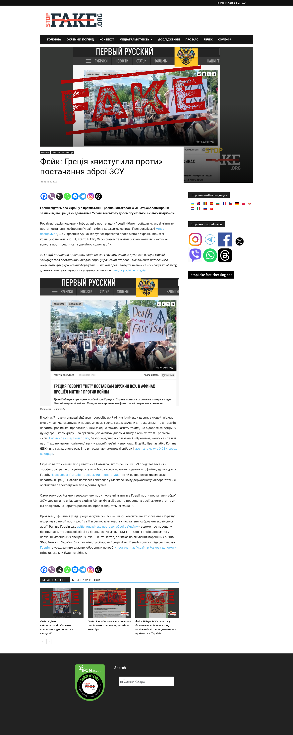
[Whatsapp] (67, 196)
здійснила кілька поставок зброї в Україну (107, 526)
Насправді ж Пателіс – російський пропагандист (86, 475)
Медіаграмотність (134, 39)
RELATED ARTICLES (54, 580)
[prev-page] (42, 641)
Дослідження (169, 39)
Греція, (45, 547)
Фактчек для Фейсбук (62, 152)
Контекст (106, 39)
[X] (59, 196)
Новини (45, 152)
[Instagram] (90, 196)
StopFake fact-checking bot (211, 275)
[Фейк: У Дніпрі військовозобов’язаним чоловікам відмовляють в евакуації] (62, 603)
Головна (54, 39)
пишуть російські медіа (129, 270)
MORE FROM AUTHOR (86, 580)
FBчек (208, 39)
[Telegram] (82, 196)
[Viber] (51, 196)
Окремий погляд (80, 39)
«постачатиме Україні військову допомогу (145, 547)
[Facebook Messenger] (75, 196)
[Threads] (98, 196)
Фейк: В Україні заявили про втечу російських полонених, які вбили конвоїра (109, 625)
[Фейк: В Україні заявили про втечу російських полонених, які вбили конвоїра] (109, 603)
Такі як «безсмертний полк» (69, 438)
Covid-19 (224, 39)
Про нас (191, 39)
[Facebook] (43, 196)
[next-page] (48, 641)
